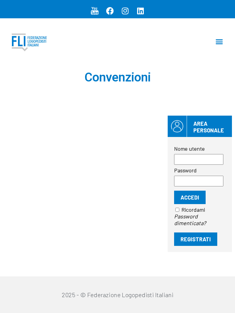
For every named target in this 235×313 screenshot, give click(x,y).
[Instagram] (125, 10)
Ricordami (193, 209)
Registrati (196, 239)
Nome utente (189, 148)
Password (185, 170)
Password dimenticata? (190, 219)
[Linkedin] (140, 10)
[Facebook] (110, 10)
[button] (219, 42)
